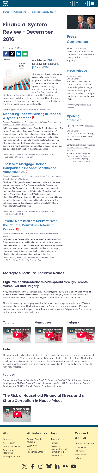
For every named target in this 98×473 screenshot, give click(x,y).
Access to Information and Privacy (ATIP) (59, 449)
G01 (24, 156)
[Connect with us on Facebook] (33, 468)
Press (83, 104)
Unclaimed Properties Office (35, 450)
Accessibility (9, 442)
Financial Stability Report (43, 11)
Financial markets (74, 156)
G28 (39, 260)
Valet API (79, 458)
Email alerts (80, 447)
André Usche (14, 124)
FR (84, 3)
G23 (31, 156)
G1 (28, 260)
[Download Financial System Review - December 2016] (16, 74)
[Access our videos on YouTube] (73, 468)
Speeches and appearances (81, 146)
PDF (49, 60)
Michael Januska (27, 124)
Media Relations (74, 76)
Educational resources (8, 451)
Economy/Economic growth (78, 161)
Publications (19, 11)
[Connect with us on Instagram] (41, 468)
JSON (35, 67)
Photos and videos (12, 446)
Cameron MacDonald (19, 179)
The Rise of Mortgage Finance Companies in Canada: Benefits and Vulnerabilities (29, 168)
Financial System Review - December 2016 (20, 122)
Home (6, 11)
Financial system (83, 153)
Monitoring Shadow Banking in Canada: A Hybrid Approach (32, 116)
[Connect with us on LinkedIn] (57, 468)
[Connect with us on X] (25, 468)
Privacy (54, 442)
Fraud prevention (11, 456)
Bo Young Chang (46, 122)
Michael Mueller (46, 233)
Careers (7, 439)
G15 (31, 260)
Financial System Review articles (41, 154)
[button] (6, 54)
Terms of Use (57, 439)
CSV (55, 63)
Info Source (56, 455)
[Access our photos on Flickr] (66, 468)
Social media (81, 454)
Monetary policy (81, 158)
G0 (20, 156)
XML (47, 67)
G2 (28, 156)
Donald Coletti (45, 176)
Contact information (84, 443)
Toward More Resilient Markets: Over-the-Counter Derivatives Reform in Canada (30, 225)
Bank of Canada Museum (34, 440)
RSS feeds (79, 451)
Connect (33, 445)
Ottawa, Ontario (73, 79)
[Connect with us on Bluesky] (49, 468)
